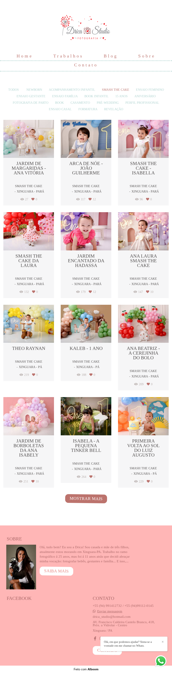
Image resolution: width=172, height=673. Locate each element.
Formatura (87, 109)
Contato (86, 64)
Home (25, 55)
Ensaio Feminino (150, 89)
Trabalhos (68, 55)
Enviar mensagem (109, 611)
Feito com (86, 669)
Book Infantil (96, 96)
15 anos (121, 96)
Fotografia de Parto (30, 102)
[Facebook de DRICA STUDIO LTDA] (95, 639)
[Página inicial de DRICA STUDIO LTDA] (86, 25)
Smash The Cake (115, 89)
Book (59, 102)
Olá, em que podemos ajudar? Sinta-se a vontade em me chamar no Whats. (128, 643)
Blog (111, 55)
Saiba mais (56, 570)
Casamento (80, 102)
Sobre (146, 55)
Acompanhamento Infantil (72, 89)
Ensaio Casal (60, 109)
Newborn (34, 89)
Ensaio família (65, 96)
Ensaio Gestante (31, 96)
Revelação (113, 109)
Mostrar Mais (85, 498)
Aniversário (145, 96)
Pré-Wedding (108, 102)
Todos (13, 89)
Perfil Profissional (142, 102)
